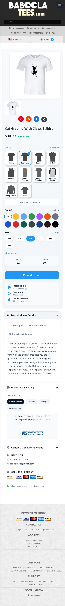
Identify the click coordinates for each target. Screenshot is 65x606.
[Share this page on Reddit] (29, 119)
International (15, 408)
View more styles (30, 202)
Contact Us (30, 567)
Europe (44, 401)
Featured (37, 33)
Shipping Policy (54, 571)
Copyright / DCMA (35, 584)
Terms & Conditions (17, 571)
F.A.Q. (15, 581)
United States (15, 401)
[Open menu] (59, 5)
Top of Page (63, 501)
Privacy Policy (46, 567)
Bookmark (35, 595)
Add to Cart (34, 275)
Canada (31, 401)
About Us (17, 567)
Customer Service (45, 581)
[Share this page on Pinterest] (21, 119)
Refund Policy (36, 571)
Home (2, 501)
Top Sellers (20, 33)
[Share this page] (44, 119)
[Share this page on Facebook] (36, 119)
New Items (50, 28)
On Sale (34, 28)
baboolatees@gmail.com (22, 463)
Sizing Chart (27, 581)
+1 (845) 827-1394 (19, 459)
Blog (52, 33)
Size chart (12, 253)
